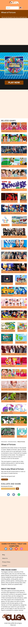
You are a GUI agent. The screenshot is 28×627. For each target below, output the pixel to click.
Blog (3, 554)
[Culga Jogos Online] (14, 617)
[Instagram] (21, 548)
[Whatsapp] (19, 494)
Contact (4, 565)
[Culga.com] (14, 2)
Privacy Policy (6, 562)
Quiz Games (4, 479)
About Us (5, 558)
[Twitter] (8, 494)
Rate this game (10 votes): (7, 486)
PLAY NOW (14, 82)
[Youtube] (16, 548)
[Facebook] (13, 494)
